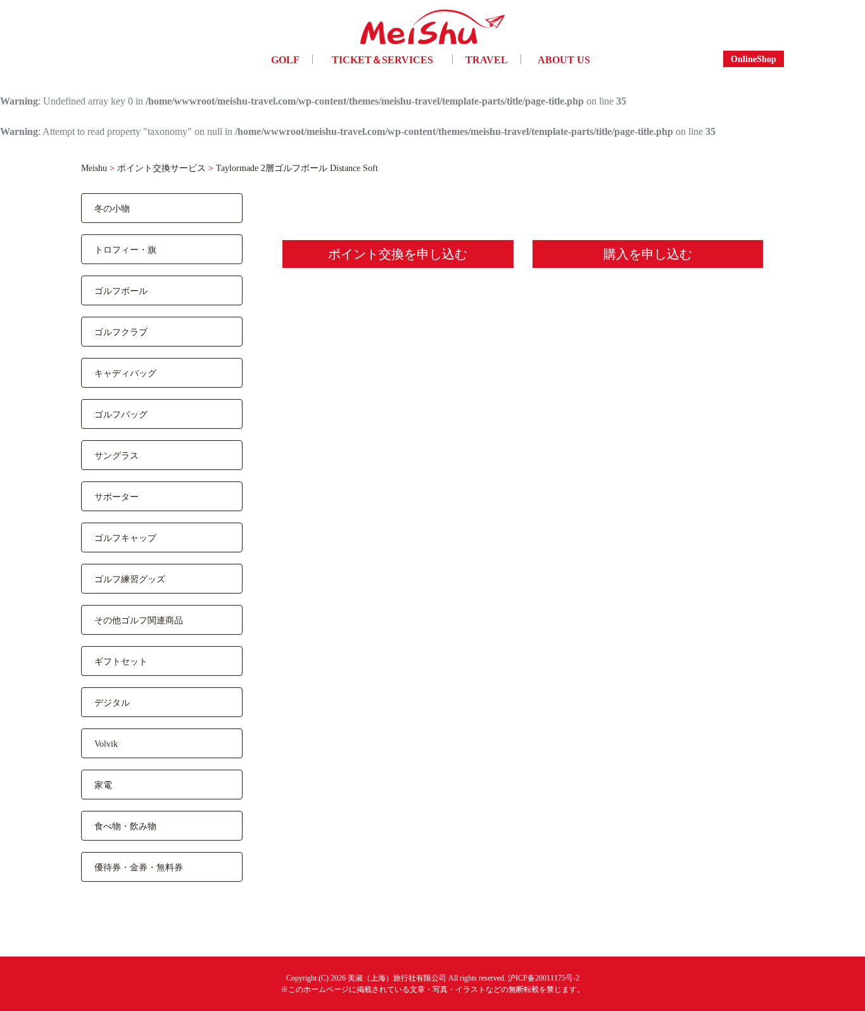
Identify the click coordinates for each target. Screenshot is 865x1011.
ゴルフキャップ (125, 537)
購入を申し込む (647, 254)
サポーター (116, 496)
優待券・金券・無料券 (138, 867)
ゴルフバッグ (121, 414)
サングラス (116, 455)
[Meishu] (432, 30)
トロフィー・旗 (125, 249)
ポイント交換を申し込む (397, 254)
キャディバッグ (125, 373)
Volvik (106, 743)
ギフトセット (121, 661)
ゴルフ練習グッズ (129, 579)
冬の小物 (112, 208)
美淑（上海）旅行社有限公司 (397, 977)
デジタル (112, 702)
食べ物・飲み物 (125, 826)
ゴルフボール (121, 290)
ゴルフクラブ (121, 331)
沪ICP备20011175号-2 (543, 977)
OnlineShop (753, 58)
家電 (103, 784)
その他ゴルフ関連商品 (138, 620)
